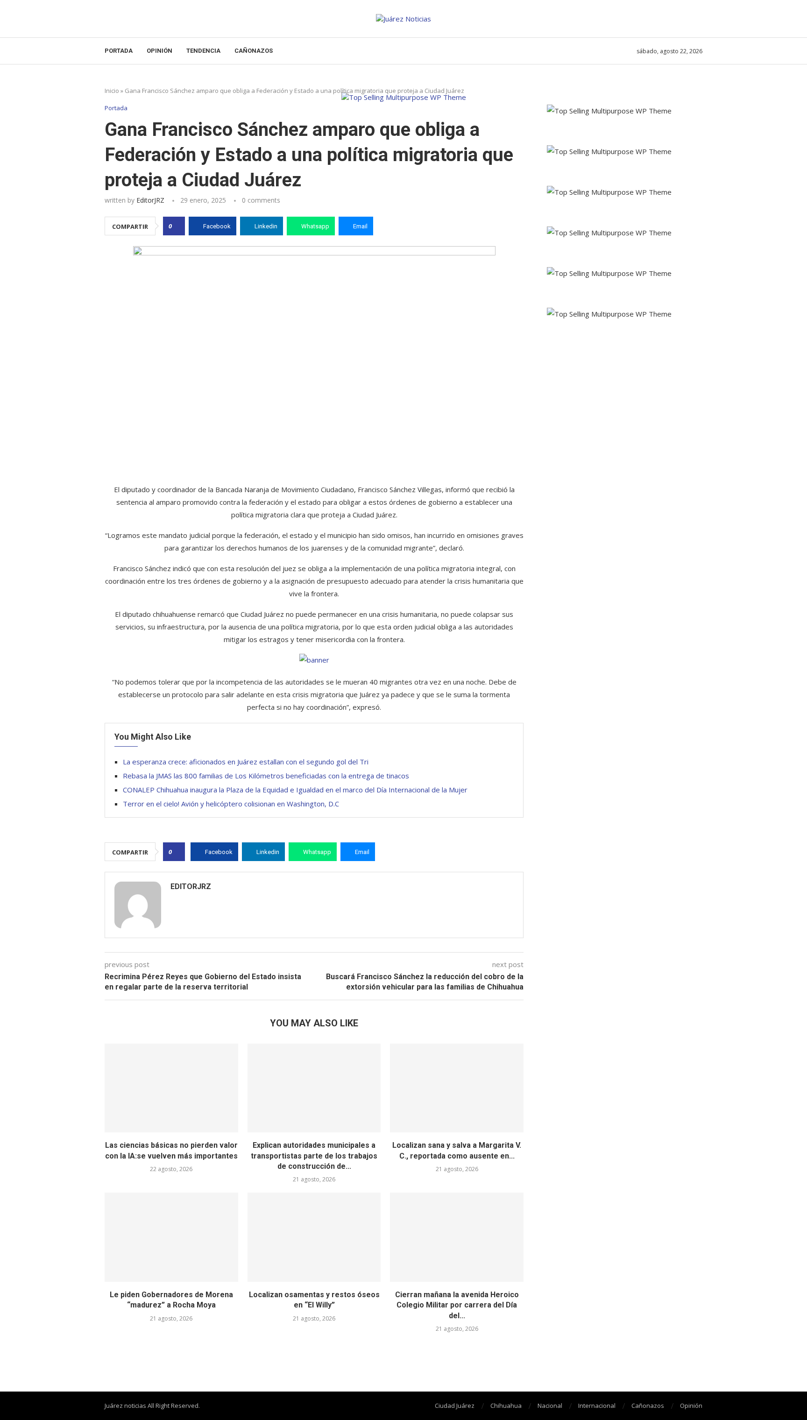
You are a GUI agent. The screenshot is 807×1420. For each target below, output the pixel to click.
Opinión (159, 50)
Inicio (112, 90)
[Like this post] (176, 226)
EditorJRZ (150, 200)
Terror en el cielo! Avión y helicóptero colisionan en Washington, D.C (231, 803)
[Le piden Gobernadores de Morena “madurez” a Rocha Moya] (171, 1237)
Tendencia (203, 50)
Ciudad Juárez (454, 1405)
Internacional (597, 1405)
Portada (119, 50)
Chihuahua (506, 1405)
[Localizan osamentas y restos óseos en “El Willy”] (314, 1237)
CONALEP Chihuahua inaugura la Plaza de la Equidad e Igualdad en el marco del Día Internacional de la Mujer (295, 789)
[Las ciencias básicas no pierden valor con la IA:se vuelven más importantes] (171, 1088)
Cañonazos (253, 50)
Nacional (550, 1405)
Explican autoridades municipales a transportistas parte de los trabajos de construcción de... (314, 1156)
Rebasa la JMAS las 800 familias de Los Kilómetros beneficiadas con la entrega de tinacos (266, 775)
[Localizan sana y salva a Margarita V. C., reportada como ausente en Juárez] (457, 1088)
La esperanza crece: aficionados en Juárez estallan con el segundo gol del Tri (245, 761)
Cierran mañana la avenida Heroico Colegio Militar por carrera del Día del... (457, 1305)
